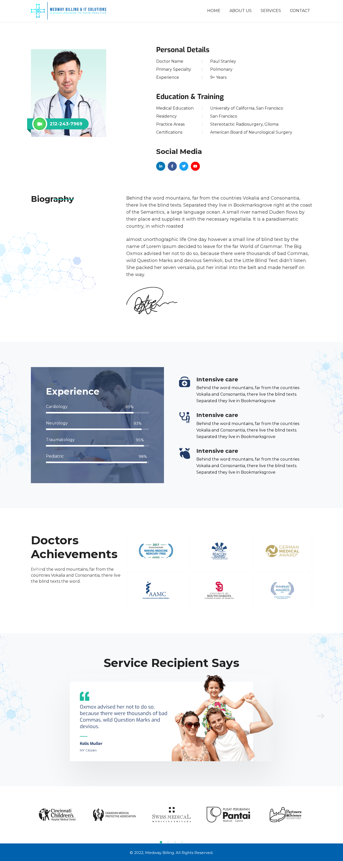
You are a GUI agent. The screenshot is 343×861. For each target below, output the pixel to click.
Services (271, 10)
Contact (300, 10)
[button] (320, 716)
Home (213, 10)
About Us (241, 10)
